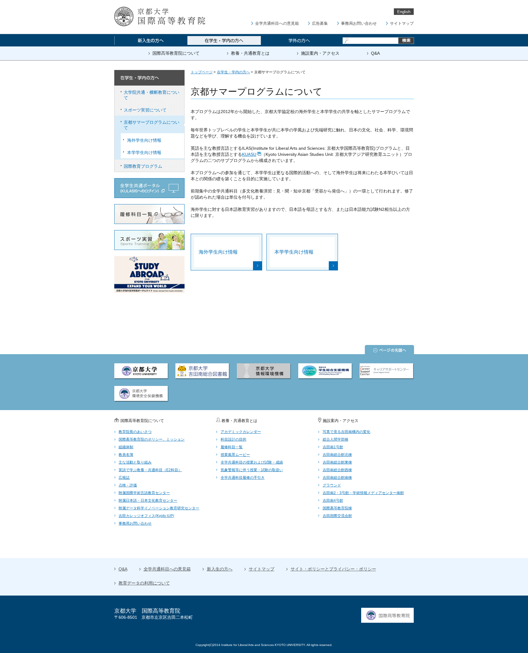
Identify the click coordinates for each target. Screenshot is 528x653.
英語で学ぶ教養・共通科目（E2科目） (150, 470)
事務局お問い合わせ (359, 23)
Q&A (375, 53)
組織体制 (126, 447)
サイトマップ (402, 23)
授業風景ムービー (235, 455)
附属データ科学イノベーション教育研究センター (159, 508)
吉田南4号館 (333, 500)
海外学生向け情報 (144, 140)
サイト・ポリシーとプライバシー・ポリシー (333, 569)
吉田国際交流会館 (337, 516)
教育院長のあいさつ (135, 432)
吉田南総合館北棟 (337, 455)
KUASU (249, 154)
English (403, 11)
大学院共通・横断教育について (151, 95)
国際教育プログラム (143, 166)
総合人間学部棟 (335, 439)
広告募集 (320, 23)
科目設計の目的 (233, 439)
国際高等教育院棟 (337, 508)
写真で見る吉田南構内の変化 (346, 432)
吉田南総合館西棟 (337, 470)
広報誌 (124, 477)
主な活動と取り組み (135, 462)
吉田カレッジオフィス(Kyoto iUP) (146, 516)
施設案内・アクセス (320, 53)
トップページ (202, 72)
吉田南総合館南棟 (337, 477)
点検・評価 (128, 485)
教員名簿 (126, 455)
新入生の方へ (220, 569)
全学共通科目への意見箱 (277, 23)
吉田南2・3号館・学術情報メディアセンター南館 (363, 493)
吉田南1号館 (333, 447)
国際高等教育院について (176, 53)
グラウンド (332, 485)
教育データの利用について (144, 583)
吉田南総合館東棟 (337, 462)
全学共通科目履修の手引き (243, 477)
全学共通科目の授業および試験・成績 (252, 462)
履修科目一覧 (232, 447)
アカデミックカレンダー (241, 432)
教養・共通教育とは (250, 53)
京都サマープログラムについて (151, 125)
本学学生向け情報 (144, 152)
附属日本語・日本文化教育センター (148, 500)
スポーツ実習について (145, 110)
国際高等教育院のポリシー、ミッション (152, 439)
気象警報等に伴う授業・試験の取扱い (252, 470)
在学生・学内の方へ (233, 72)
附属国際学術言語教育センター (144, 493)
